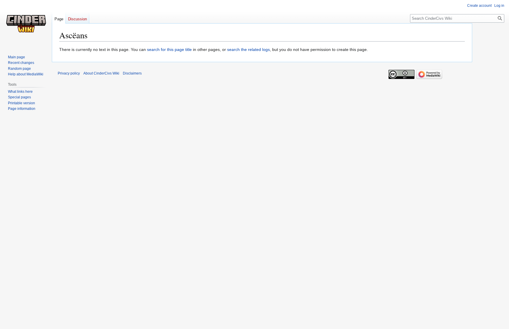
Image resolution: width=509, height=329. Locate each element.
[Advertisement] (491, 113)
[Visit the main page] (25, 23)
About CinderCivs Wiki (101, 73)
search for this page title (169, 49)
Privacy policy (69, 73)
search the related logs (248, 49)
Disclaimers (132, 73)
